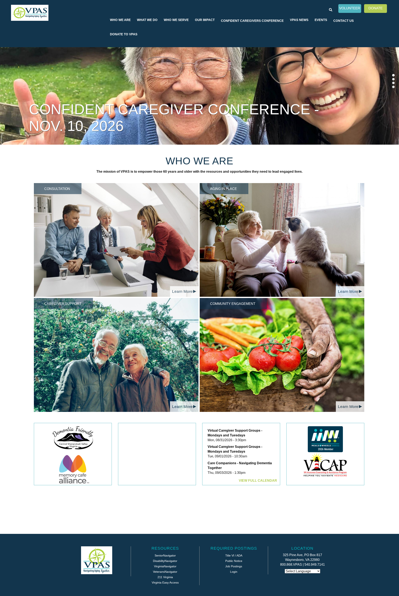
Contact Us (343, 20)
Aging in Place (223, 189)
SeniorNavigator (165, 555)
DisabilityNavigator (165, 561)
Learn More (182, 291)
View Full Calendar (258, 480)
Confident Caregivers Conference (252, 20)
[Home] (29, 13)
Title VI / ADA (233, 555)
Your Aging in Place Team (132, 126)
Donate (375, 8)
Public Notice (233, 561)
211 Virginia (165, 577)
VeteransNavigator (165, 571)
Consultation (57, 189)
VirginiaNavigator (165, 566)
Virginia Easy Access (165, 582)
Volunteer (349, 8)
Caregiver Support (62, 303)
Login (233, 571)
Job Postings (233, 566)
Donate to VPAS (123, 34)
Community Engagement (232, 303)
